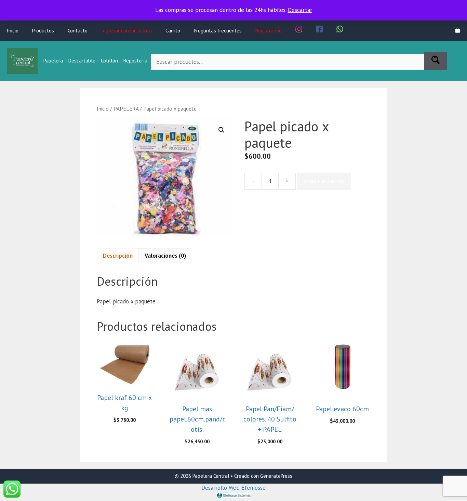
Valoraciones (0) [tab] (165, 255)
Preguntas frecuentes (218, 30)
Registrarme (268, 30)
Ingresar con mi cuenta (126, 30)
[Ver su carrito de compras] (457, 30)
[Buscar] (435, 61)
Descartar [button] (300, 10)
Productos (43, 30)
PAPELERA (126, 108)
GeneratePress (276, 476)
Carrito (172, 30)
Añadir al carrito (324, 181)
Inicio (12, 30)
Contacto (78, 30)
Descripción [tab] (118, 255)
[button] (221, 130)
